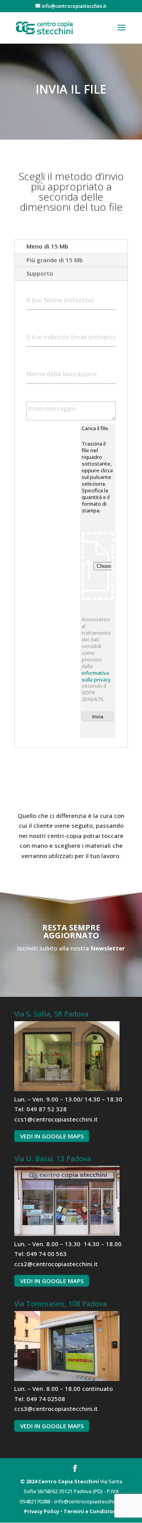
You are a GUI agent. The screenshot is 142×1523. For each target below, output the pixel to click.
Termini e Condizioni (91, 1511)
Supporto (39, 273)
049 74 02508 (45, 1399)
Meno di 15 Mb (47, 246)
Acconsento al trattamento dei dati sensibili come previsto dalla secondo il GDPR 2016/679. (96, 659)
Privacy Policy (41, 1511)
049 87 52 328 (46, 1109)
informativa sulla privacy (96, 676)
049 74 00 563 (46, 1254)
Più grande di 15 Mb (54, 260)
